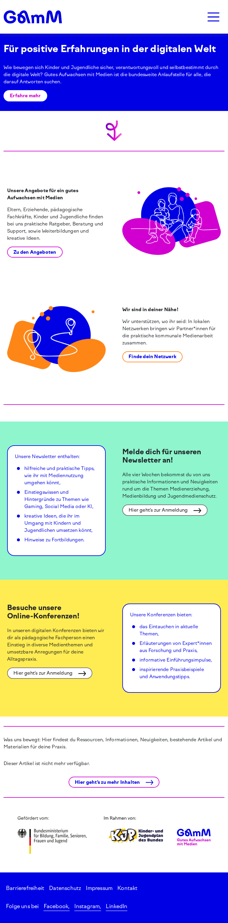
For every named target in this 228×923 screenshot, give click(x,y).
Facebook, (57, 906)
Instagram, (87, 906)
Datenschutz (65, 888)
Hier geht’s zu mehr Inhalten (108, 782)
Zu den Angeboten (34, 252)
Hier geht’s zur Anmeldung (159, 510)
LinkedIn (116, 906)
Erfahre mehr (25, 95)
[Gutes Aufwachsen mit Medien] (33, 16)
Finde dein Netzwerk (152, 356)
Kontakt (127, 888)
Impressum (99, 888)
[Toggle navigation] (213, 17)
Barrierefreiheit (25, 888)
